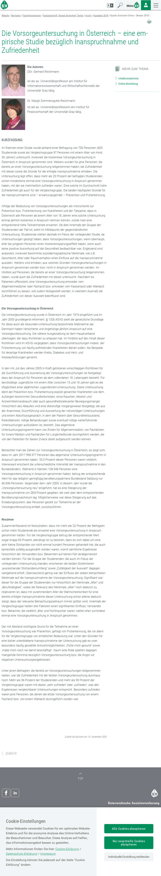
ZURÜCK (11, 753)
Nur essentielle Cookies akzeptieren (129, 842)
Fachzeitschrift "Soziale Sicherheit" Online (63, 15)
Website (5, 15)
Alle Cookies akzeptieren (129, 829)
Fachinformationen (32, 15)
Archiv (88, 15)
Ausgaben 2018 (100, 15)
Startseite (16, 15)
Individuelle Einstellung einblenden (128, 856)
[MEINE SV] (133, 4)
